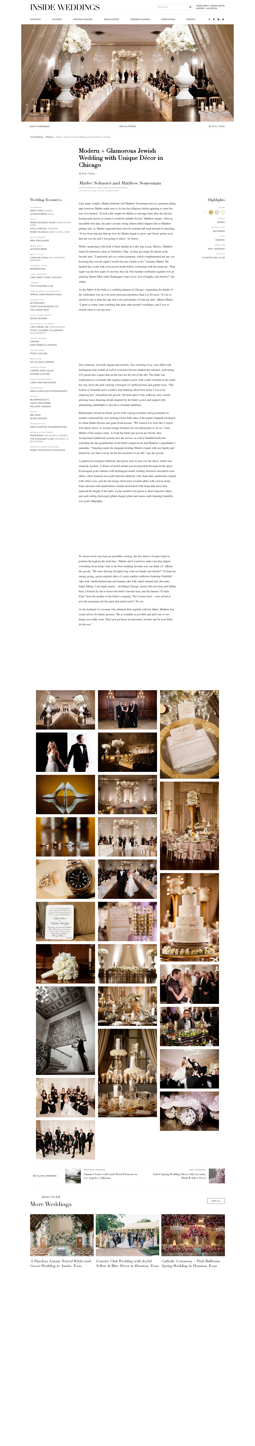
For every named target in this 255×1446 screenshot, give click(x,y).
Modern (220, 240)
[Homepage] (64, 7)
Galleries (57, 19)
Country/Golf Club (213, 257)
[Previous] (31, 72)
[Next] (223, 72)
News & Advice (111, 19)
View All (216, 1201)
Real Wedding (216, 249)
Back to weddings (39, 126)
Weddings (35, 19)
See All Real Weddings (45, 1176)
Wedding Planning (140, 19)
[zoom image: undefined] (65, 710)
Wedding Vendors (83, 19)
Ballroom (219, 231)
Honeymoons (168, 19)
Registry (191, 19)
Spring (221, 222)
